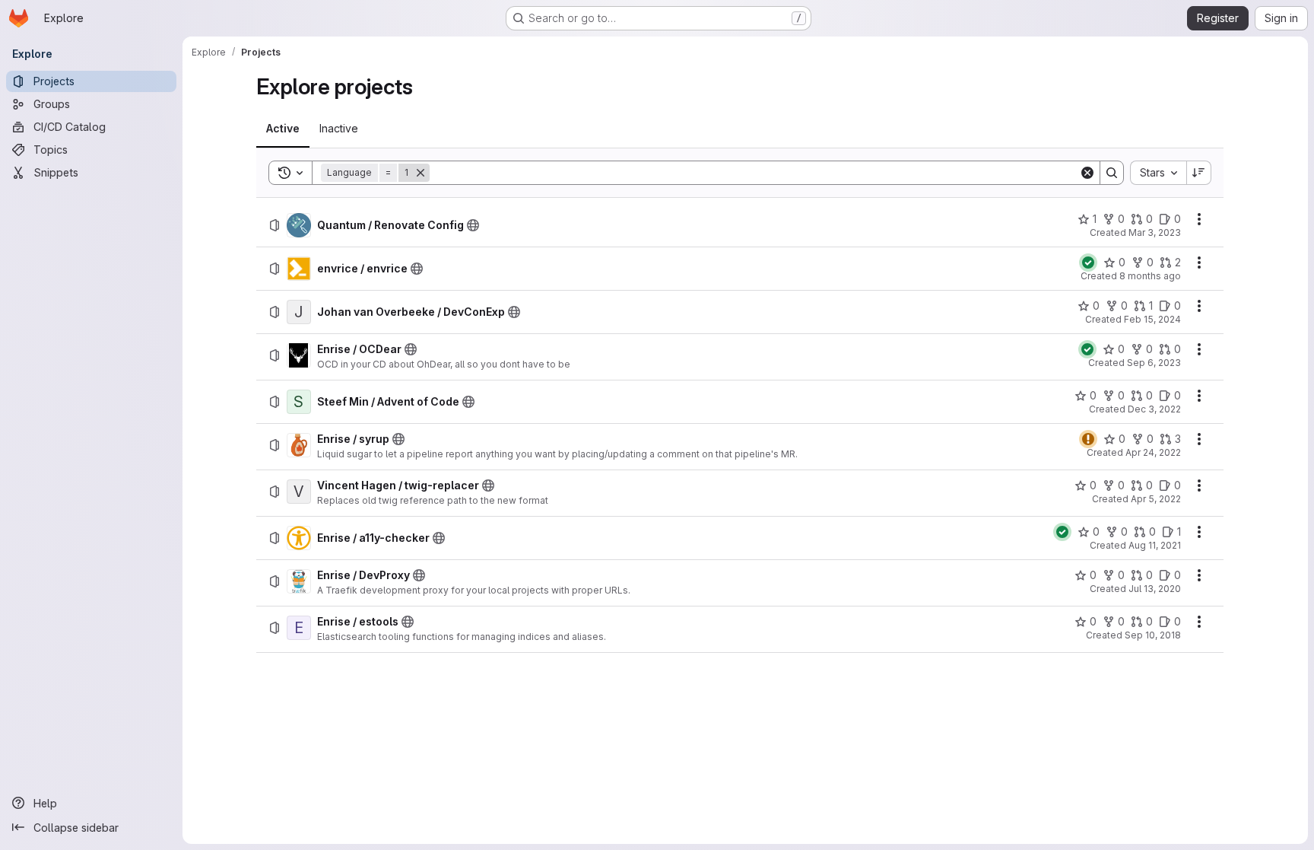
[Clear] (1087, 173)
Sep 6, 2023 (1154, 362)
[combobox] (1158, 173)
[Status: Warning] (1088, 439)
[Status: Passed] (1088, 262)
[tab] (282, 129)
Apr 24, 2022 (1153, 452)
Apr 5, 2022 (1156, 499)
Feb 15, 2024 (1152, 319)
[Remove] (420, 173)
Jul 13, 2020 (1154, 588)
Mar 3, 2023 (1154, 232)
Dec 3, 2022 (1154, 409)
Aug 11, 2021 (1154, 545)
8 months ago (1150, 276)
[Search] (1112, 173)
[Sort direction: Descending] (1199, 173)
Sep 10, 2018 (1153, 635)
